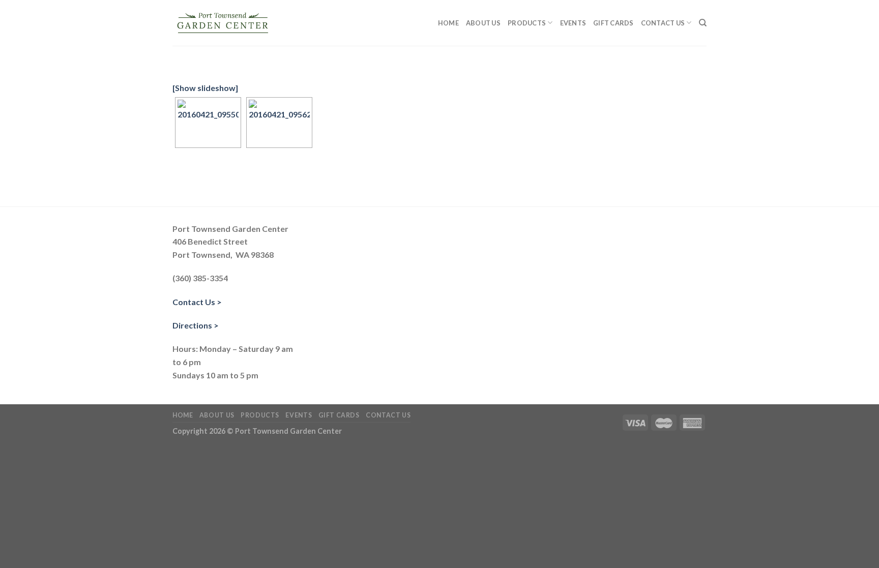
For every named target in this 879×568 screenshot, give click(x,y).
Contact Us (663, 23)
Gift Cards (613, 23)
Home (448, 23)
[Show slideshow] (205, 88)
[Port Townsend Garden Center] (223, 23)
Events (573, 23)
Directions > (195, 325)
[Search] (703, 23)
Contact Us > (197, 302)
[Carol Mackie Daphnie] (208, 122)
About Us (483, 23)
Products (527, 23)
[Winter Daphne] (279, 122)
